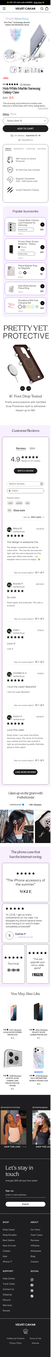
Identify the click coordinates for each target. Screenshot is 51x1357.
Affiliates (35, 1245)
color (10, 503)
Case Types (36, 1235)
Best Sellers (9, 1240)
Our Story (35, 1229)
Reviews (35, 1240)
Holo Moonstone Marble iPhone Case (38, 1079)
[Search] (42, 8)
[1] (21, 363)
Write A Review (25, 471)
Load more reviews (25, 772)
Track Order (9, 1284)
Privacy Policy (16, 1343)
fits (9, 510)
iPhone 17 (7, 1261)
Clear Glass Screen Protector (12, 1033)
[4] (17, 354)
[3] (38, 377)
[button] (11, 227)
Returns (42, 149)
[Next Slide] (48, 40)
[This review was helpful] (36, 572)
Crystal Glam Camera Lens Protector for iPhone (12, 1082)
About (8, 149)
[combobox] (34, 517)
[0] (31, 382)
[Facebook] (39, 1285)
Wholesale (36, 1251)
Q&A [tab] (32, 448)
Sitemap (35, 1343)
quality (19, 503)
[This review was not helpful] (41, 572)
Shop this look (26, 1147)
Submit (25, 1204)
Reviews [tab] (21, 448)
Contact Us (8, 1289)
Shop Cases (9, 1229)
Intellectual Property (15, 1338)
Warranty (19, 149)
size (27, 503)
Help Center (9, 1278)
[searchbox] (23, 484)
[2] (28, 349)
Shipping (31, 149)
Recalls (6, 1310)
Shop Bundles (10, 1235)
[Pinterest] (39, 1290)
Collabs (6, 1251)
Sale (5, 1256)
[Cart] (46, 8)
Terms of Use (35, 1338)
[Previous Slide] (2, 40)
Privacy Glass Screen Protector (38, 1033)
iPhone (13, 114)
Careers (35, 1261)
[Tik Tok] (39, 1296)
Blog (33, 1256)
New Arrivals (9, 1245)
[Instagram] (39, 1279)
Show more (19, 510)
